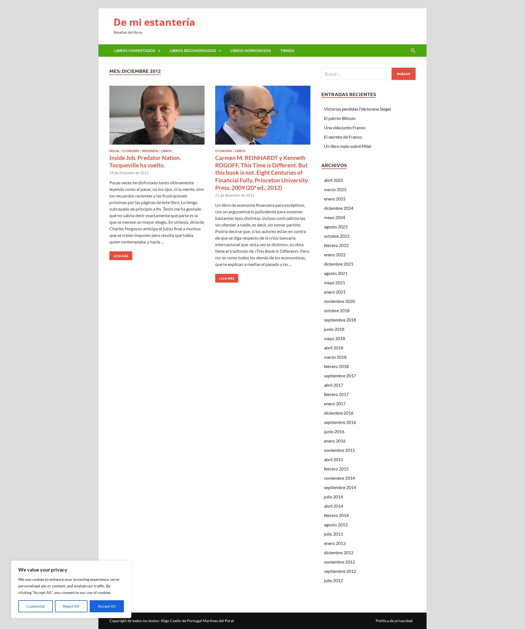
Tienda (287, 50)
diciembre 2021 (338, 263)
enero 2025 (335, 198)
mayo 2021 (334, 282)
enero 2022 (335, 254)
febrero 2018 (336, 366)
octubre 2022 (336, 236)
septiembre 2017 (340, 375)
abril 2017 (333, 384)
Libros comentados (134, 50)
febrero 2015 (336, 468)
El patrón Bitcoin (339, 118)
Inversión (150, 150)
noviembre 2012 (339, 561)
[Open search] (413, 50)
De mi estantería (154, 22)
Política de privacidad (394, 620)
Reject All (71, 606)
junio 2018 (334, 329)
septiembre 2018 (340, 319)
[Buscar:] (368, 74)
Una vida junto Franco (345, 127)
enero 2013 (335, 543)
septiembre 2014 (340, 487)
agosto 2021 (336, 273)
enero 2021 (335, 291)
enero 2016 (335, 440)
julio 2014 (333, 496)
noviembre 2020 (339, 301)
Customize (36, 606)
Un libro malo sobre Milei (347, 146)
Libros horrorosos (250, 50)
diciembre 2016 (338, 412)
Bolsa (114, 150)
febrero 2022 (336, 245)
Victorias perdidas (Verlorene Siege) (357, 108)
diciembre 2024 (338, 208)
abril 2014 (333, 506)
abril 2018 (333, 347)
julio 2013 (333, 533)
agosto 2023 (336, 226)
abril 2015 (333, 459)
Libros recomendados (193, 50)
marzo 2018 (335, 357)
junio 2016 (334, 431)
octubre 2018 (336, 310)
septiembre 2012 (340, 571)
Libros (166, 150)
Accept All (107, 606)
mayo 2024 (334, 217)
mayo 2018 (334, 338)
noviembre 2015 (339, 450)
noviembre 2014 (339, 478)
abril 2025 (333, 180)
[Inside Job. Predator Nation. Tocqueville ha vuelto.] (157, 116)
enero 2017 (335, 403)
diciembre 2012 (338, 552)
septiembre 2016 (340, 422)
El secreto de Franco (343, 136)
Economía (130, 150)
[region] (71, 589)
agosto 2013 (336, 524)
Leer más (118, 254)
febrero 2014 (336, 515)
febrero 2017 (336, 394)
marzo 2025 (335, 189)
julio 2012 (333, 580)
